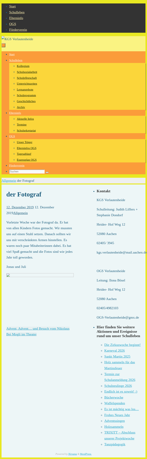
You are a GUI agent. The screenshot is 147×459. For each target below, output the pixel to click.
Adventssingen (114, 421)
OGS (12, 24)
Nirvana (72, 453)
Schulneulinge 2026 (118, 386)
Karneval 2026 (114, 350)
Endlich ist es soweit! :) (120, 391)
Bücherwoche (113, 397)
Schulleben (16, 12)
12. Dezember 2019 (20, 207)
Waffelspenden (114, 403)
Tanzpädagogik (114, 444)
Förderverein (18, 30)
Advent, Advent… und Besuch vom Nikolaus (37, 328)
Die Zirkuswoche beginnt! (122, 345)
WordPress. (86, 453)
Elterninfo (16, 18)
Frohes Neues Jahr (117, 415)
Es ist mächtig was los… (121, 409)
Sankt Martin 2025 (117, 356)
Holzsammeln (113, 427)
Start (12, 6)
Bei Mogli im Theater (21, 334)
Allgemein (9, 181)
